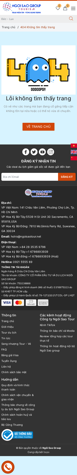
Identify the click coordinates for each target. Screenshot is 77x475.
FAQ (4, 349)
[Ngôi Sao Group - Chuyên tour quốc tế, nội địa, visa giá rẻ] (21, 7)
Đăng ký (67, 176)
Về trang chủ (38, 127)
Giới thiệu (7, 326)
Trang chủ (7, 321)
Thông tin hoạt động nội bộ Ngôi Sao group (57, 348)
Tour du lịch (8, 332)
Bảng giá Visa (9, 355)
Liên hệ (6, 366)
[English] (74, 151)
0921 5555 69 (22, 262)
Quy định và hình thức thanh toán (15, 387)
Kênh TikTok (47, 325)
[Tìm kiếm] (71, 19)
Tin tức (5, 338)
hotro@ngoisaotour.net (26, 236)
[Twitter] (34, 151)
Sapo (46, 452)
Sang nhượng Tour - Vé (16, 343)
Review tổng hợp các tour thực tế (56, 338)
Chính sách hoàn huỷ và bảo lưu (16, 417)
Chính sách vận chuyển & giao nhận (17, 397)
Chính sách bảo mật (14, 372)
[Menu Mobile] (72, 8)
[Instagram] (50, 151)
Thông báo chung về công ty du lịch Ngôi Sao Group (18, 407)
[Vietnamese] (74, 145)
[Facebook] (25, 151)
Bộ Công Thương (12, 424)
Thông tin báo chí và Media (57, 330)
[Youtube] (42, 151)
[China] (74, 158)
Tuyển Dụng (9, 360)
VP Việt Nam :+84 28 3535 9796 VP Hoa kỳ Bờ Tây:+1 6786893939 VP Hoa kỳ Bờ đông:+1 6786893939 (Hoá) (29, 251)
